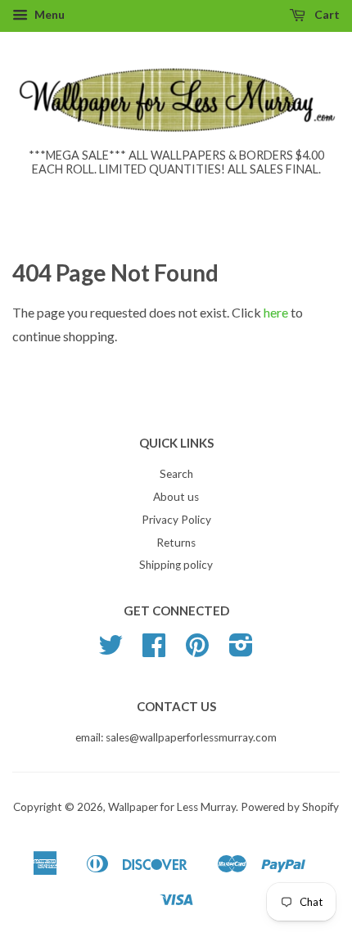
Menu (48, 14)
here (276, 312)
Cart (326, 14)
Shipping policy (176, 564)
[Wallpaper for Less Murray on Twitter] (110, 650)
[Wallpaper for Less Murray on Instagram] (241, 650)
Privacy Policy (176, 519)
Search (176, 473)
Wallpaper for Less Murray (172, 806)
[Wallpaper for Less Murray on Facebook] (154, 650)
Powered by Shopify (290, 806)
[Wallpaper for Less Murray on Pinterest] (197, 650)
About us (176, 496)
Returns (176, 542)
